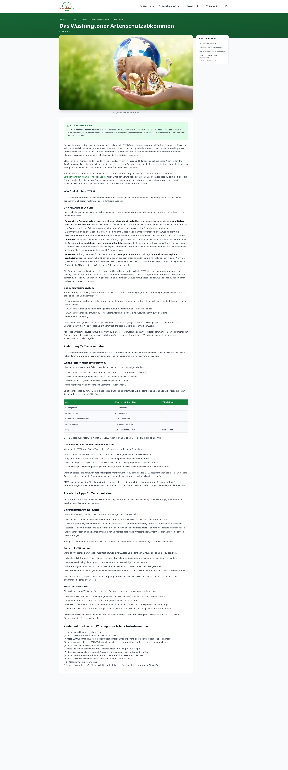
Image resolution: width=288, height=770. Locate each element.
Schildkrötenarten (72, 176)
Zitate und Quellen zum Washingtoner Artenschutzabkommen (208, 57)
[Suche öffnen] (226, 6)
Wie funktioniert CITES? (207, 43)
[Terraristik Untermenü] (201, 6)
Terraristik (192, 6)
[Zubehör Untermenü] (221, 6)
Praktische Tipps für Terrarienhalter (212, 51)
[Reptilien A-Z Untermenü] (179, 6)
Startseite (63, 19)
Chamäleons (88, 176)
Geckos (102, 176)
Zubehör (213, 6)
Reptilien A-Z (169, 6)
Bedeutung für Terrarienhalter (210, 47)
